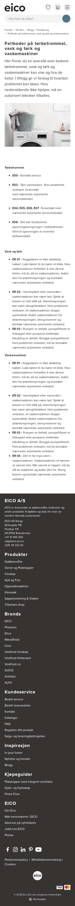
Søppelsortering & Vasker (21, 598)
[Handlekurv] (58, 7)
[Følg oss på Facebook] (8, 849)
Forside (8, 29)
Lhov (8, 645)
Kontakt (10, 711)
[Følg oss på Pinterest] (31, 849)
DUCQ (9, 670)
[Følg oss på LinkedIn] (23, 849)
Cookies (10, 864)
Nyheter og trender (17, 759)
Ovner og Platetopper (19, 568)
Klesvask (10, 592)
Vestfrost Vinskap (16, 652)
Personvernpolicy (17, 859)
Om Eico (10, 810)
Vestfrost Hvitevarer (18, 658)
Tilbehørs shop (14, 604)
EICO (8, 621)
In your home (13, 752)
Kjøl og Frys (12, 580)
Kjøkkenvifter (13, 561)
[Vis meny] (67, 7)
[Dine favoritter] (48, 7)
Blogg (8, 765)
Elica (8, 633)
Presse (9, 835)
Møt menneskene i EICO (21, 816)
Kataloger (11, 718)
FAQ (7, 724)
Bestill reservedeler (18, 705)
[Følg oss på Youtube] (38, 849)
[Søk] (66, 19)
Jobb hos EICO (15, 829)
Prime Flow (12, 794)
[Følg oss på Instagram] (15, 849)
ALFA (8, 682)
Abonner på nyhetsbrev (20, 823)
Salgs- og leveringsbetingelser (25, 736)
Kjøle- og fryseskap (17, 788)
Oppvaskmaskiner (16, 586)
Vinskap (10, 574)
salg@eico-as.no (14, 541)
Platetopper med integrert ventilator (29, 781)
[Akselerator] (23, 7)
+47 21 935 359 (14, 537)
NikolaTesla (12, 639)
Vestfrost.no (13, 664)
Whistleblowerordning (46, 859)
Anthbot (10, 676)
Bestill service (14, 699)
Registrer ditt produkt (19, 730)
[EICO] (37, 875)
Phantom (11, 627)
